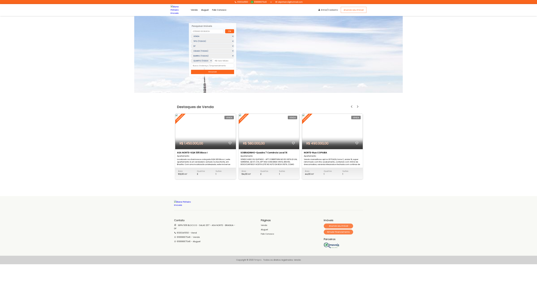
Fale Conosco (219, 9)
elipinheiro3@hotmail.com (290, 2)
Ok (229, 31)
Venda (194, 9)
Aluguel (205, 9)
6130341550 (242, 2)
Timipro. (258, 260)
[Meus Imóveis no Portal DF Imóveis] (331, 247)
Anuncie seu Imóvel (354, 9)
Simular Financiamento (338, 232)
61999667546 (260, 2)
